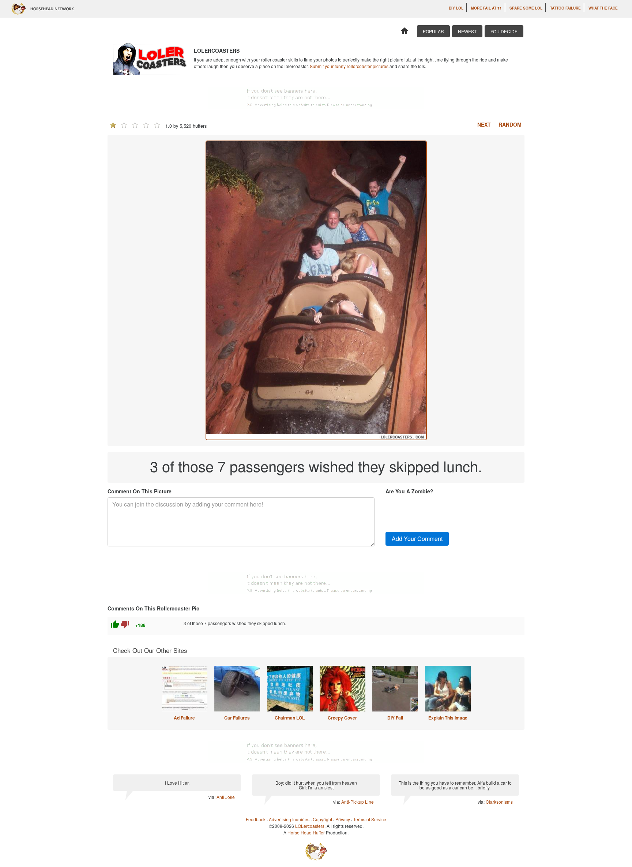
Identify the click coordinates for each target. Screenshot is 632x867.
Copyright (322, 819)
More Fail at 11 (486, 8)
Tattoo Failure (565, 8)
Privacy (342, 819)
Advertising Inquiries (289, 819)
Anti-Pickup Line (357, 802)
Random (510, 124)
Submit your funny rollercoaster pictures (349, 66)
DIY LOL (456, 8)
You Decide (504, 31)
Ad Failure (184, 717)
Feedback (256, 819)
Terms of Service (369, 819)
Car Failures (237, 717)
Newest (467, 31)
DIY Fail (395, 717)
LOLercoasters (309, 826)
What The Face (603, 8)
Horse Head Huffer (306, 832)
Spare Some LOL (525, 8)
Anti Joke (226, 797)
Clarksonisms (499, 802)
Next (484, 124)
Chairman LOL (290, 717)
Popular (433, 31)
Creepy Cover (342, 717)
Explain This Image (447, 717)
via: (212, 797)
